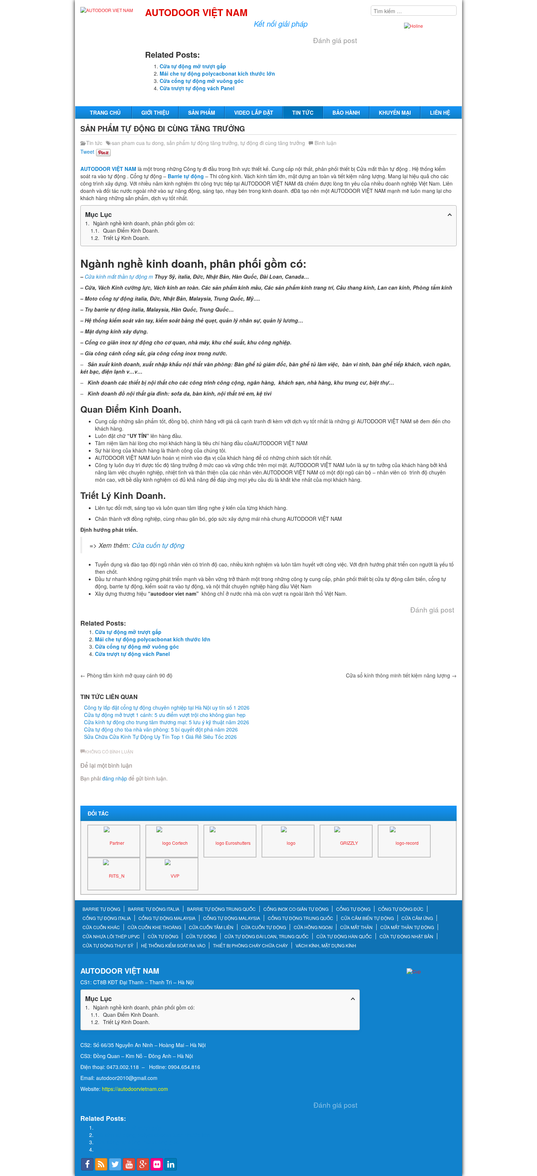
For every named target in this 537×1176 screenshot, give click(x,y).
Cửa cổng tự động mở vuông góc (202, 80)
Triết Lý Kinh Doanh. (126, 237)
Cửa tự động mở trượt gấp (193, 66)
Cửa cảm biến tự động (367, 918)
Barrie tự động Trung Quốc (221, 909)
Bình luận (325, 142)
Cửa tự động (163, 936)
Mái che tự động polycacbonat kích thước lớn (217, 73)
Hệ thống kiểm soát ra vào (173, 945)
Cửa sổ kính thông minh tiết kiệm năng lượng (401, 675)
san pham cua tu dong (138, 142)
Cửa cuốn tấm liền (211, 927)
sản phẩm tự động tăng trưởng (202, 142)
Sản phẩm (201, 112)
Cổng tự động (353, 909)
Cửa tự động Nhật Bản (406, 936)
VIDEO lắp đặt (253, 112)
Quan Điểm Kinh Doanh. (131, 230)
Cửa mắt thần (356, 927)
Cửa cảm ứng (417, 918)
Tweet (87, 151)
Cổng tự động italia (107, 918)
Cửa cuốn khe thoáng (154, 927)
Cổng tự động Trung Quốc (300, 918)
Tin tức (302, 112)
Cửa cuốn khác (101, 927)
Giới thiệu (155, 112)
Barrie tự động (186, 176)
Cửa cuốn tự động (158, 545)
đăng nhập (114, 778)
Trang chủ (105, 112)
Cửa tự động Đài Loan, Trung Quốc (266, 936)
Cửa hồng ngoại (313, 927)
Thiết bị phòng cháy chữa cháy (250, 945)
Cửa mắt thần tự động (407, 927)
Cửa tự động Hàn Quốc (344, 936)
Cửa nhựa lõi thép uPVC (111, 936)
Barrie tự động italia (153, 909)
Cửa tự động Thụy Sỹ (108, 945)
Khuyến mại (395, 112)
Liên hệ (440, 112)
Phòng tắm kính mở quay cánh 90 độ (126, 675)
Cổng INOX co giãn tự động (295, 909)
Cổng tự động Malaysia (166, 918)
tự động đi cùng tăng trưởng (272, 142)
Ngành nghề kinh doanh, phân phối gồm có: (144, 223)
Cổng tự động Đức (400, 909)
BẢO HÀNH (346, 112)
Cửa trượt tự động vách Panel (197, 88)
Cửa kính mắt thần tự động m (119, 276)
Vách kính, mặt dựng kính (326, 945)
